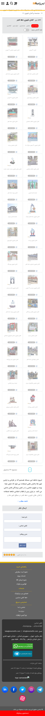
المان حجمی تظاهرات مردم (32, 383)
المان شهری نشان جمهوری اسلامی (12, 336)
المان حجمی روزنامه (32, 407)
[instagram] (31, 689)
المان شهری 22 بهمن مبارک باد (32, 145)
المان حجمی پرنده (12, 145)
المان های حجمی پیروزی (12, 407)
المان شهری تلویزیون (12, 240)
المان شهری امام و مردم (12, 288)
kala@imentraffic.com (12, 631)
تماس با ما (21, 607)
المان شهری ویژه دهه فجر (12, 312)
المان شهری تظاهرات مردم (32, 455)
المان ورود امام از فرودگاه (12, 455)
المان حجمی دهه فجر (32, 74)
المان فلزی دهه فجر (12, 122)
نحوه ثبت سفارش (21, 572)
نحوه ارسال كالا (21, 580)
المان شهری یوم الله (12, 264)
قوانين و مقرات (21, 584)
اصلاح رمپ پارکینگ (21, 593)
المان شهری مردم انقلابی (12, 431)
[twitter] (22, 689)
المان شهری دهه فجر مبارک (32, 217)
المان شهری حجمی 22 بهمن (12, 50)
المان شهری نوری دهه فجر (12, 74)
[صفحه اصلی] (39, 3)
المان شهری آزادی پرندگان (32, 312)
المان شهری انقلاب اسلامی (32, 122)
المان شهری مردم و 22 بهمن (33, 288)
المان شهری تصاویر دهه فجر (33, 264)
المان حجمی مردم (32, 336)
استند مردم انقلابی (12, 383)
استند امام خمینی (32, 193)
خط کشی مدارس (21, 597)
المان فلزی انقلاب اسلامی (33, 169)
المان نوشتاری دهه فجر (32, 359)
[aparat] (22, 698)
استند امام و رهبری (32, 431)
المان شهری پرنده (32, 240)
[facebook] (13, 689)
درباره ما (21, 611)
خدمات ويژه (21, 576)
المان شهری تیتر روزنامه (12, 359)
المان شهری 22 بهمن (12, 98)
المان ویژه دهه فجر (12, 193)
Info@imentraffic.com (30, 631)
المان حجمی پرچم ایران (32, 98)
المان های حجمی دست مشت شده (12, 169)
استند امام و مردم (12, 217)
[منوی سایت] (22, 3)
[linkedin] (5, 689)
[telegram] (40, 689)
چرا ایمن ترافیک (21, 615)
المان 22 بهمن (32, 50)
